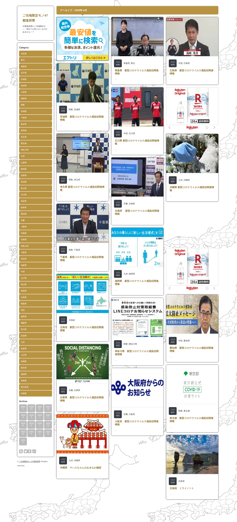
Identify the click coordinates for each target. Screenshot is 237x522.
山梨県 (24, 163)
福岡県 (24, 374)
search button (34, 451)
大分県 (24, 355)
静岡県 (24, 169)
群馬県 (24, 130)
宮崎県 (24, 361)
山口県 (24, 278)
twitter (26, 451)
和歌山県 (24, 246)
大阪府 (24, 252)
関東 (23, 105)
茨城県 (24, 111)
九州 (23, 342)
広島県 (24, 297)
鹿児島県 (24, 387)
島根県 (24, 291)
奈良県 (24, 259)
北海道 (24, 54)
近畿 (23, 220)
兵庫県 (24, 239)
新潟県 (24, 182)
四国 (23, 310)
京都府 (24, 233)
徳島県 (24, 316)
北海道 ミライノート (182, 488)
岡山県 (24, 284)
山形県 (24, 92)
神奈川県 (24, 150)
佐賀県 (24, 348)
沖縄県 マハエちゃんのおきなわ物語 (80, 467)
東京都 (24, 143)
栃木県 (24, 124)
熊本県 (24, 368)
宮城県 (24, 79)
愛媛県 (24, 323)
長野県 (24, 175)
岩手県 (24, 73)
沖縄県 (24, 393)
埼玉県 (24, 137)
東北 (23, 60)
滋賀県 (24, 265)
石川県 (24, 195)
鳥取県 (24, 304)
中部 (23, 156)
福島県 (24, 98)
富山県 (24, 188)
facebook (29, 451)
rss (21, 451)
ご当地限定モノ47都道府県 (29, 461)
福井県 (24, 201)
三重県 (24, 227)
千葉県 (24, 118)
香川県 (24, 329)
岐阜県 (24, 207)
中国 (23, 272)
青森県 (24, 66)
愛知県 (24, 214)
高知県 (24, 336)
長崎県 (24, 381)
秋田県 (24, 86)
